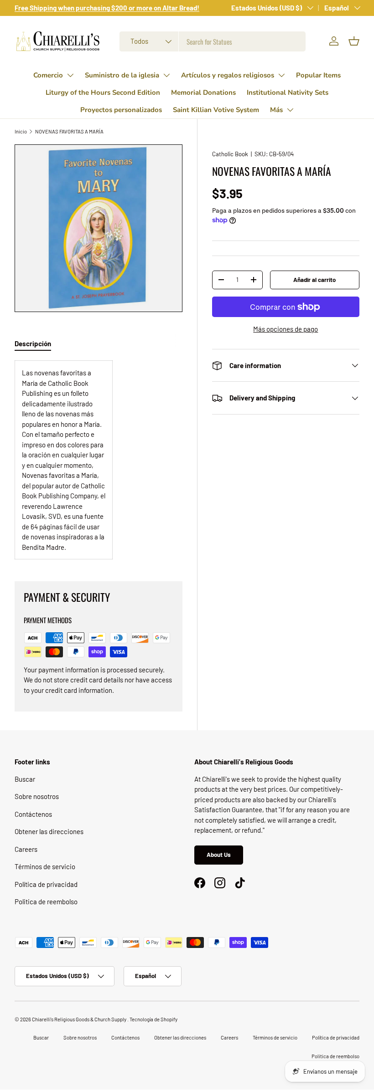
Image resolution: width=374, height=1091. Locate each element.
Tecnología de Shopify (153, 1019)
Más (276, 109)
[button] (354, 41)
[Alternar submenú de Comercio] (70, 75)
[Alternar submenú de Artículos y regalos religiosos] (281, 75)
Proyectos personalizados (121, 109)
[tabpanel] (98, 459)
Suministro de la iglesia (122, 75)
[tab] (33, 343)
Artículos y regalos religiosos (227, 75)
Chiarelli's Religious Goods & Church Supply (79, 1019)
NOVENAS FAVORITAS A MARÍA (69, 131)
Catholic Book (230, 154)
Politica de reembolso (46, 901)
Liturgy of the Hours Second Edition (103, 92)
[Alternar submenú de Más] (290, 109)
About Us (219, 854)
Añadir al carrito (314, 279)
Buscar (25, 779)
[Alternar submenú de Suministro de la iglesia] (166, 75)
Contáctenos (33, 814)
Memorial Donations (203, 92)
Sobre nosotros (37, 796)
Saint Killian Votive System (216, 109)
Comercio (48, 75)
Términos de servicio (45, 866)
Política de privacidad (46, 884)
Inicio (21, 131)
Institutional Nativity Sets (287, 92)
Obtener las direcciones (49, 831)
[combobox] (212, 41)
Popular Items (318, 75)
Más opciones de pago (285, 329)
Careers (26, 849)
